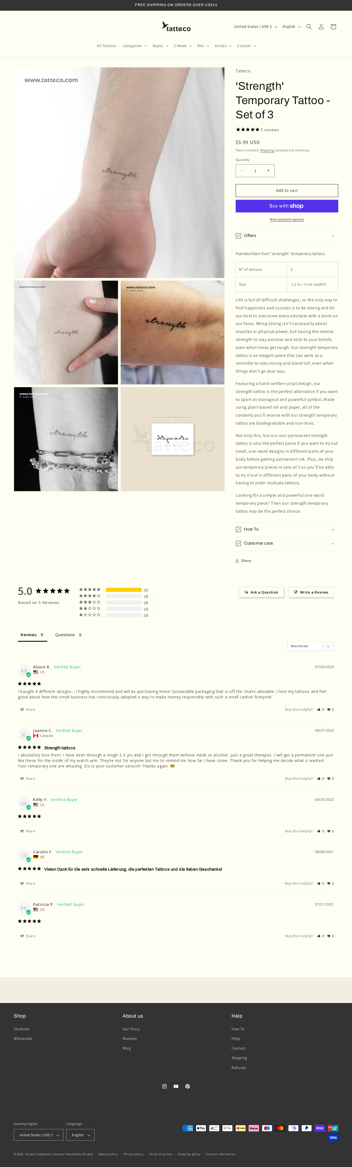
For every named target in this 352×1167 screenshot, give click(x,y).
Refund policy (108, 1154)
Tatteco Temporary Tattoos (44, 1154)
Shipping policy (189, 1154)
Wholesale (23, 1038)
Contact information (221, 1154)
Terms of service (160, 1154)
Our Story (131, 1028)
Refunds (239, 1067)
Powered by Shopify (79, 1154)
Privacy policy (133, 1154)
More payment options (287, 219)
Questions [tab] (65, 634)
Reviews (130, 1038)
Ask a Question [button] (264, 592)
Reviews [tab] (29, 634)
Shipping (267, 150)
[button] (134, 45)
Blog (127, 1048)
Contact (239, 1048)
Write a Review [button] (314, 592)
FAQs (236, 1038)
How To (238, 1028)
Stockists (22, 1028)
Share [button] (246, 560)
